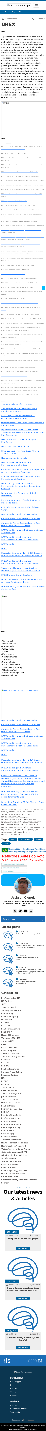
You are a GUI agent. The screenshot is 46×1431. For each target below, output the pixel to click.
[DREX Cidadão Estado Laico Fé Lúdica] (23, 703)
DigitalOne (23, 1427)
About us (13, 1405)
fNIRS (3, 1004)
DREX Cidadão (8, 544)
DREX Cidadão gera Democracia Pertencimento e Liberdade (16, 463)
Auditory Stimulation (11, 1010)
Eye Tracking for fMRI (10, 997)
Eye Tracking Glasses (10, 1118)
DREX (4, 548)
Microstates (25, 839)
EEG (12, 839)
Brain (38, 839)
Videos (13, 1392)
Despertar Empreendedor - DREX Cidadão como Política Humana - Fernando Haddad (21, 554)
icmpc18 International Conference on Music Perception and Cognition (21, 477)
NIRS (3, 1078)
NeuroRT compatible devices (14, 1142)
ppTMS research (8, 1096)
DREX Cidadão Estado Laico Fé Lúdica (19, 514)
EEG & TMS (6, 1025)
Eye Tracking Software (11, 1124)
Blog (13, 11)
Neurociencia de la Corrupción (15, 446)
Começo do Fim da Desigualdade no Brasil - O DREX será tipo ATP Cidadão (22, 524)
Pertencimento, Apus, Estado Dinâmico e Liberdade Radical (20, 501)
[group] (25, 1360)
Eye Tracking (7, 1013)
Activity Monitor (8, 1158)
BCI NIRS (5, 1084)
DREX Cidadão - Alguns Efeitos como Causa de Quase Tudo (22, 531)
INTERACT (5, 1065)
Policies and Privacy (18, 1409)
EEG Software (7, 1130)
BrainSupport (28, 1420)
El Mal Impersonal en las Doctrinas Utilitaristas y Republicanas (18, 417)
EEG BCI (4, 1081)
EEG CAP (5, 1111)
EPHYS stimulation (9, 1176)
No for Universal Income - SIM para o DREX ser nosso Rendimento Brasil (22, 580)
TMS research (7, 1087)
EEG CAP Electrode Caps (12, 1108)
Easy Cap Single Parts (11, 1115)
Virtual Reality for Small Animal (15, 1148)
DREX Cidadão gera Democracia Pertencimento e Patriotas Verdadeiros (19, 538)
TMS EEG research (9, 1099)
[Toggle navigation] (36, 5)
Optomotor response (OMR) (14, 1151)
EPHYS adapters (8, 1050)
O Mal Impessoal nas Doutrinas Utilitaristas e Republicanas (22, 424)
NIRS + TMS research (10, 1102)
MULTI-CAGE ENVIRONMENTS (14, 1173)
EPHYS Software (8, 1167)
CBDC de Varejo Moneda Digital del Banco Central (21, 508)
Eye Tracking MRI (8, 1121)
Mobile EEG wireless (10, 1034)
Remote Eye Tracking (10, 1127)
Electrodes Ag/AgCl (10, 1016)
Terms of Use (15, 1412)
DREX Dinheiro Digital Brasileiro (16, 574)
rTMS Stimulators (9, 1090)
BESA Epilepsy (8, 1133)
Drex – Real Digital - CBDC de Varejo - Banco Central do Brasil (23, 587)
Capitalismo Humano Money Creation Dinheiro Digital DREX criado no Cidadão (20, 569)
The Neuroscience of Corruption (16, 404)
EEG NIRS (5, 1022)
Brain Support (15, 1382)
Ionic (6, 843)
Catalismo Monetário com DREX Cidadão (20, 518)
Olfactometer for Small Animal (15, 1155)
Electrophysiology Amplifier (14, 1170)
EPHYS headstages (10, 1047)
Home (7, 11)
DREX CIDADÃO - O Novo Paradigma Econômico (18, 441)
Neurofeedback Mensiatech (13, 1145)
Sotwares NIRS (7, 1041)
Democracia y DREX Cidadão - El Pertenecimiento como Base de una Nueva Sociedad (21, 486)
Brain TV (13, 1389)
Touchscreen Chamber (11, 1161)
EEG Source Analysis (10, 1028)
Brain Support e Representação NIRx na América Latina (20, 452)
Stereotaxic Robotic (10, 1053)
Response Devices (9, 1074)
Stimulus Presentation (11, 1071)
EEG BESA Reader (9, 1136)
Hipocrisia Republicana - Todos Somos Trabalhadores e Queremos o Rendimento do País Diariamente (22, 432)
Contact (13, 1396)
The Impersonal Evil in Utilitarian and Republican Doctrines (19, 410)
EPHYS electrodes (9, 1164)
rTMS (3, 1044)
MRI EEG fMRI (7, 1019)
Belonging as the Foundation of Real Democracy (18, 494)
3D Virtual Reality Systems (13, 1056)
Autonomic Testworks (11, 1139)
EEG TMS (5, 1062)
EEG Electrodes (8, 1105)
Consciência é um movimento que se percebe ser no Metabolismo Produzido (22, 470)
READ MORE (23, 1248)
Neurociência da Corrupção (14, 457)
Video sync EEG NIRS (10, 1038)
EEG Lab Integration (10, 1068)
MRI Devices (6, 1001)
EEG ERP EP (6, 1031)
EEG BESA (5, 1059)
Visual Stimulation (9, 1007)
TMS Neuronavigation (11, 1093)
